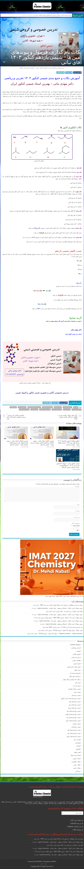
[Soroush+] (43, 864)
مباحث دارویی (77, 758)
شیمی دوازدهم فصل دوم (74, 717)
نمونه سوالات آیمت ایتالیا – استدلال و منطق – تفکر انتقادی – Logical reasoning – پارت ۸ (57, 608)
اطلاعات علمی (76, 660)
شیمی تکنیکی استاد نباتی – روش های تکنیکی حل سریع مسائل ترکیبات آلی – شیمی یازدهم (17, 442)
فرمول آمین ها (22, 407)
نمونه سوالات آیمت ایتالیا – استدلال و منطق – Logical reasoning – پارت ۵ (61, 624)
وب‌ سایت (76, 517)
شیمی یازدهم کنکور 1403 (34, 407)
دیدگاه (77, 486)
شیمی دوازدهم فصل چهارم (73, 714)
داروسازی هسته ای (75, 673)
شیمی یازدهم (58, 407)
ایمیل (77, 511)
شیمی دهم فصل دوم (75, 705)
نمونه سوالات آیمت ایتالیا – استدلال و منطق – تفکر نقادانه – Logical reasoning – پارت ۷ (57, 614)
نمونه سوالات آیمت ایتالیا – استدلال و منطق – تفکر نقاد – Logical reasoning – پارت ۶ (58, 621)
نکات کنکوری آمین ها (45, 409)
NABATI (53, 861)
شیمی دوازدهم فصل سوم (73, 720)
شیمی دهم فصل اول (75, 701)
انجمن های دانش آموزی (74, 667)
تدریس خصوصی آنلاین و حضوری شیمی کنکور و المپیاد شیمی (42, 393)
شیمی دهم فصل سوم (74, 708)
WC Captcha (75, 523)
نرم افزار (78, 771)
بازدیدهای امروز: (78, 820)
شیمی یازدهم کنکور (47, 407)
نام (78, 504)
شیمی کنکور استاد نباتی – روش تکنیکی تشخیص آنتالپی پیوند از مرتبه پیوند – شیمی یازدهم (42, 442)
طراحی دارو (77, 739)
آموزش (75, 48)
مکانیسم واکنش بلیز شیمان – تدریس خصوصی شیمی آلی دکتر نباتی (16, 416)
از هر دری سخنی (76, 657)
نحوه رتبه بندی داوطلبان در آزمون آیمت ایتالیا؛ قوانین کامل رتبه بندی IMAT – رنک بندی (58, 605)
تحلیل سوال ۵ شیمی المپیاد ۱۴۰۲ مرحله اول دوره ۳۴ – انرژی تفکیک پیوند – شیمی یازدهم (68, 442)
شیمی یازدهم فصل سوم (74, 736)
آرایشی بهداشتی (76, 648)
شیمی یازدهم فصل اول (74, 730)
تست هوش (77, 670)
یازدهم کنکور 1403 (24, 409)
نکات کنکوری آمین (57, 409)
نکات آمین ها (67, 409)
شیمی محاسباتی (76, 727)
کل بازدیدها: (79, 823)
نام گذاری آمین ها (77, 409)
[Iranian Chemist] (42, 5)
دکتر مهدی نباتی (76, 330)
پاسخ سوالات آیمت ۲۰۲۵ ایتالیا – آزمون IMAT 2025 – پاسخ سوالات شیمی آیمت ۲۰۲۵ (58, 617)
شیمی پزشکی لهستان (74, 689)
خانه (79, 48)
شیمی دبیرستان (76, 695)
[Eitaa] (41, 864)
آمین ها (76, 407)
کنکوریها (78, 749)
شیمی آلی (78, 682)
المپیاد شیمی (77, 663)
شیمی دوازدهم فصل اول (74, 711)
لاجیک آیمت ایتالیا (76, 755)
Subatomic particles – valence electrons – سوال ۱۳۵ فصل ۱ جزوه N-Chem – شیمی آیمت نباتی (55, 633)
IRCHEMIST (39, 861)
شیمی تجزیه (77, 692)
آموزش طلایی (77, 654)
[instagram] (46, 864)
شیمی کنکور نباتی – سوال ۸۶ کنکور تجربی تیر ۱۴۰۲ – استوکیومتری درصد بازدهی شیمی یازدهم (67, 465)
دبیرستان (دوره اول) (75, 676)
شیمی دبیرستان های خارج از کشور (71, 698)
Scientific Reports (75, 644)
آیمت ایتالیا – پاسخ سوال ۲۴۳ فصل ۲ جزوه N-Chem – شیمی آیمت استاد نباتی (60, 630)
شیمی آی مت (77, 686)
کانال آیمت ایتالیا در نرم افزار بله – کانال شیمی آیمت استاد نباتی (53, 15)
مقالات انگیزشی (76, 761)
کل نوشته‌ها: (79, 830)
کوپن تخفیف (77, 752)
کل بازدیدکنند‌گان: (78, 826)
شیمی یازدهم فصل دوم (74, 733)
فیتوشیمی (78, 742)
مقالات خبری (77, 765)
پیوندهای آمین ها (67, 407)
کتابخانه (78, 746)
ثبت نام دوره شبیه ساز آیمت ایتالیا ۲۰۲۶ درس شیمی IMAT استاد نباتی (63, 627)
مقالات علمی (77, 768)
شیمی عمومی (77, 724)
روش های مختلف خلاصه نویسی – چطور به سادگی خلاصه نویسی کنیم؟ (67, 416)
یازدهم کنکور (34, 409)
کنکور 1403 (13, 407)
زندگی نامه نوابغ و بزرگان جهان (72, 679)
